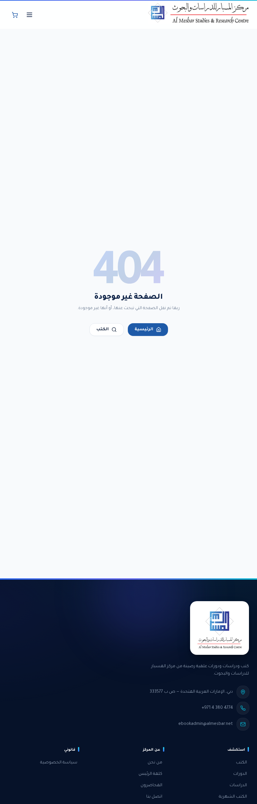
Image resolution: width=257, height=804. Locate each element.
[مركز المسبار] (198, 14)
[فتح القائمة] (29, 14)
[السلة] (14, 14)
